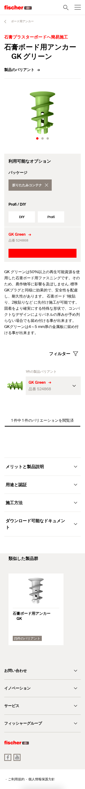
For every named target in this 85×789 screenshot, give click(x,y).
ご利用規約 (16, 779)
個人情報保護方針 (41, 779)
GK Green (17, 234)
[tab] (37, 138)
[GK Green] (15, 386)
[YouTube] (17, 757)
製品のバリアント (19, 69)
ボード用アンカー (22, 21)
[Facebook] (7, 757)
